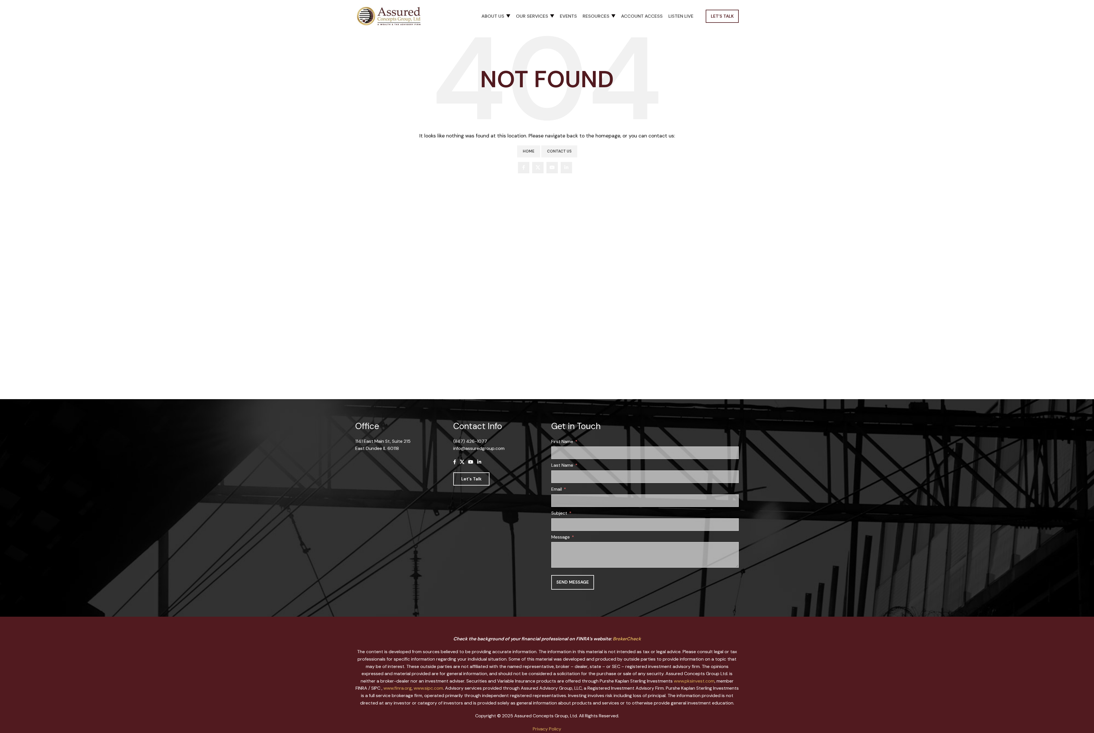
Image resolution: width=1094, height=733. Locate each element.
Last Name (562, 465)
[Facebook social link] (523, 167)
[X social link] (538, 167)
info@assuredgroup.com (479, 448)
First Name (562, 441)
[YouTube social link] (552, 167)
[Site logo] (390, 16)
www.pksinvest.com (694, 681)
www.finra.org (397, 688)
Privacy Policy (547, 729)
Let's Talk (471, 479)
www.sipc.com (428, 688)
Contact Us (559, 151)
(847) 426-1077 (470, 441)
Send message (572, 582)
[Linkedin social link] (566, 167)
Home (528, 151)
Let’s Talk (722, 16)
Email (556, 489)
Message (560, 537)
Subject (559, 513)
